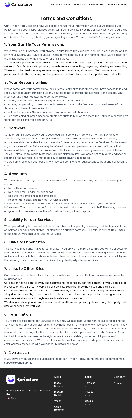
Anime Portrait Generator (88, 4)
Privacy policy (89, 393)
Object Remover (117, 4)
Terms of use (90, 384)
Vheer (57, 400)
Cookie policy (89, 402)
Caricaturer (19, 4)
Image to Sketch (58, 393)
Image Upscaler (60, 4)
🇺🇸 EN (11, 398)
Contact (118, 383)
